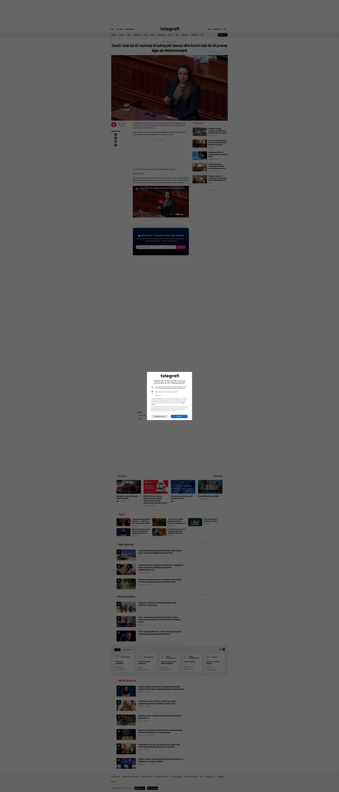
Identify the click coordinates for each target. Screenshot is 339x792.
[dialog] (169, 396)
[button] (169, 395)
